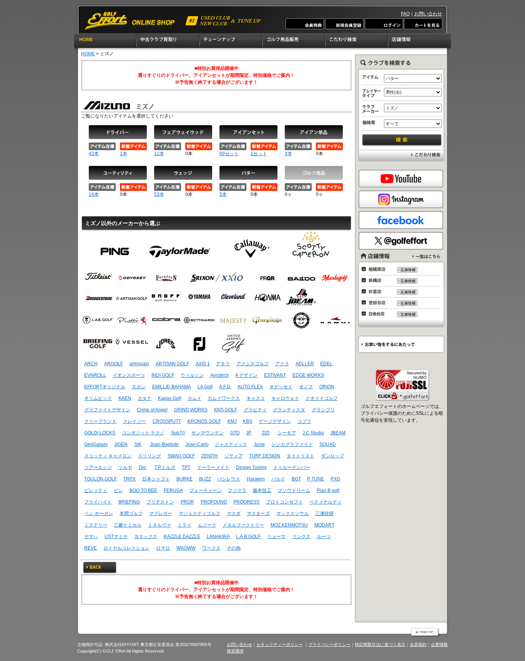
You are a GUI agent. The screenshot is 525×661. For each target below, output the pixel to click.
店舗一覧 (426, 256)
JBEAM (338, 433)
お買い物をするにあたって (401, 344)
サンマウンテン (207, 433)
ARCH (91, 363)
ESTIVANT (275, 375)
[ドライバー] (118, 132)
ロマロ (163, 548)
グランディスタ (289, 410)
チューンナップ (231, 41)
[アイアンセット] (248, 132)
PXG (335, 479)
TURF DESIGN (264, 456)
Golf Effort (173, 21)
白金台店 (376, 313)
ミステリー (95, 525)
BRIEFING (129, 502)
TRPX (129, 479)
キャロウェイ (285, 398)
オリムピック (98, 398)
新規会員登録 (344, 23)
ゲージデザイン (275, 421)
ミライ (184, 525)
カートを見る (422, 23)
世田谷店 (376, 302)
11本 (159, 153)
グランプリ (323, 410)
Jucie (259, 444)
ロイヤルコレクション (126, 548)
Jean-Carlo (197, 444)
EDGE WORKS (308, 375)
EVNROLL (95, 375)
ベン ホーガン (98, 513)
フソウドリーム (294, 490)
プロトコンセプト (284, 502)
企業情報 (439, 644)
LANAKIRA (218, 536)
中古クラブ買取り (168, 41)
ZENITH (209, 456)
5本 (223, 194)
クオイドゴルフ (322, 398)
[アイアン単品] (314, 132)
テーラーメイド (179, 248)
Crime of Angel (152, 410)
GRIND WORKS (191, 410)
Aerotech (219, 375)
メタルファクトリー (243, 525)
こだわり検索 (357, 41)
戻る (100, 568)
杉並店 (376, 291)
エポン (139, 386)
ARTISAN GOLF (172, 363)
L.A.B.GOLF (248, 536)
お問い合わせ (428, 14)
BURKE (184, 479)
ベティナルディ (325, 502)
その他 (234, 548)
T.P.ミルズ (165, 467)
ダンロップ (332, 456)
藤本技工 (262, 490)
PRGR (187, 502)
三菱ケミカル (127, 525)
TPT (186, 467)
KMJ (232, 421)
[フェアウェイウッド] (183, 132)
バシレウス (228, 479)
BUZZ (205, 479)
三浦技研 (324, 513)
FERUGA (173, 490)
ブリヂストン (160, 502)
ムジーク (207, 525)
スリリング (149, 456)
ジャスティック (231, 444)
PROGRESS (246, 502)
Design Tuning (251, 467)
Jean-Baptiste (164, 444)
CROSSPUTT (167, 421)
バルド (278, 479)
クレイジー (134, 421)
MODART (324, 525)
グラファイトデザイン (107, 410)
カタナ (144, 398)
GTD (235, 433)
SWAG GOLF (181, 456)
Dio (142, 467)
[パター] (248, 173)
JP (248, 433)
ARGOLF (113, 363)
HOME (105, 41)
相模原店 (376, 269)
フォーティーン (205, 490)
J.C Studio (313, 433)
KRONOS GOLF (204, 421)
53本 (159, 194)
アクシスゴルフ (252, 363)
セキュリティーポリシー (279, 644)
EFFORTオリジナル (104, 386)
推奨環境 (235, 651)
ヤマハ (91, 536)
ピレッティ (95, 490)
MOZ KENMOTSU (289, 525)
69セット (229, 153)
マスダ (234, 513)
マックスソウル (292, 513)
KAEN (124, 398)
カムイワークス (224, 398)
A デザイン (246, 375)
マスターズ (258, 513)
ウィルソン (192, 375)
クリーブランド (100, 421)
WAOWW (186, 548)
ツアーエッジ (98, 467)
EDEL (326, 363)
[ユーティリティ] (118, 173)
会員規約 (418, 644)
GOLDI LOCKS (99, 433)
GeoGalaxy (96, 444)
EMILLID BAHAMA (171, 386)
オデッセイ (280, 386)
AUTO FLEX (250, 386)
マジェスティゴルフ (199, 513)
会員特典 (305, 23)
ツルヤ (125, 467)
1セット (259, 153)
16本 (94, 194)
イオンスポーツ (129, 375)
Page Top (425, 633)
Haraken (256, 479)
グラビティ (255, 410)
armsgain (139, 363)
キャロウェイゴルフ (251, 248)
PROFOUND (214, 502)
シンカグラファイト (292, 444)
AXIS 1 (203, 363)
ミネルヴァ (159, 525)
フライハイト (98, 502)
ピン (115, 248)
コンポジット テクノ (143, 433)
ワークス (211, 548)
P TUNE (315, 479)
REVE (90, 548)
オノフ (306, 386)
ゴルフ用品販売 (294, 41)
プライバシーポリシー (329, 644)
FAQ (405, 14)
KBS (247, 421)
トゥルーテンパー (291, 467)
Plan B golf (328, 490)
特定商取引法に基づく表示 (380, 644)
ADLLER (305, 363)
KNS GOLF (225, 410)
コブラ (304, 421)
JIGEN (121, 444)
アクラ (282, 363)
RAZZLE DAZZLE (182, 536)
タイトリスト (300, 456)
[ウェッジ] (183, 173)
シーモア (286, 433)
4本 (288, 153)
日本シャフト (156, 479)
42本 (94, 153)
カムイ (194, 398)
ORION (326, 386)
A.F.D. (225, 386)
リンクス (301, 536)
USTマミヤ (116, 536)
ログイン (383, 23)
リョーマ (276, 536)
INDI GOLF (162, 375)
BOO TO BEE (143, 490)
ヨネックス (145, 536)
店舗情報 (420, 41)
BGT (296, 479)
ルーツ (324, 536)
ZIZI (265, 433)
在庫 (406, 270)
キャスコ (255, 398)
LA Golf (205, 386)
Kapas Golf (169, 398)
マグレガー (160, 513)
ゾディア (233, 456)
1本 (123, 153)
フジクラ (237, 490)
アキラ (223, 363)
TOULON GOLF (100, 479)
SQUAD (327, 444)
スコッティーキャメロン (311, 248)
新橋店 (376, 280)
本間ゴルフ (131, 513)
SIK (137, 444)
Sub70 (178, 433)
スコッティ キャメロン (107, 456)
